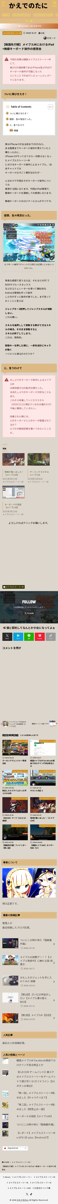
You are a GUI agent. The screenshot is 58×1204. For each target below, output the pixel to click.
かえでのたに (23, 1200)
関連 (16, 130)
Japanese (12, 1148)
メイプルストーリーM (43, 15)
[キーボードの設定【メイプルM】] (13, 492)
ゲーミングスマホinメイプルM (39, 473)
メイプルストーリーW (18, 1182)
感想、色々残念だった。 (21, 119)
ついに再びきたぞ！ (19, 113)
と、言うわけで (17, 125)
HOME (6, 1162)
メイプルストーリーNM (20, 1188)
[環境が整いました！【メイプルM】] (13, 459)
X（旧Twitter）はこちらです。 (29, 26)
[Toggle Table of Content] (49, 106)
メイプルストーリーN (41, 1182)
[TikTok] (31, 21)
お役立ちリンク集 (42, 1188)
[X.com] (27, 21)
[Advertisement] (29, 554)
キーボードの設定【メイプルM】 (13, 506)
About (6, 15)
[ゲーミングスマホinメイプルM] (39, 459)
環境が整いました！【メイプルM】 (14, 473)
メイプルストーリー (21, 15)
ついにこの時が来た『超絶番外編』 (36, 1124)
